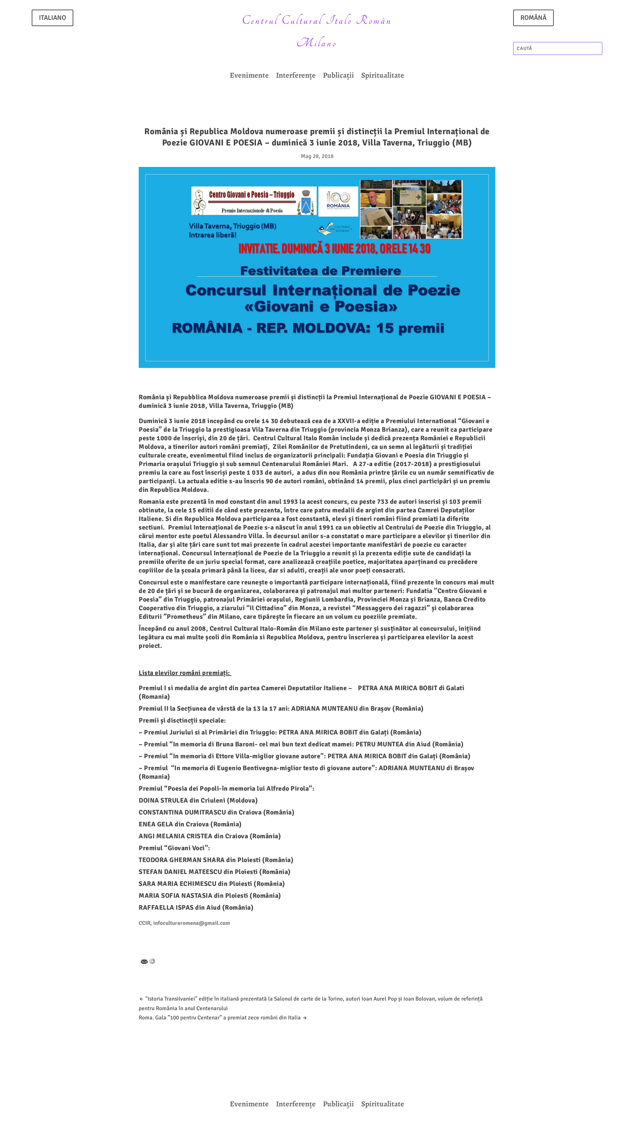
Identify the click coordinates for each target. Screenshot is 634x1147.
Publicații (338, 76)
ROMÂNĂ (533, 18)
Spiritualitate (382, 76)
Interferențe (296, 76)
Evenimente (249, 76)
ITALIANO (52, 18)
